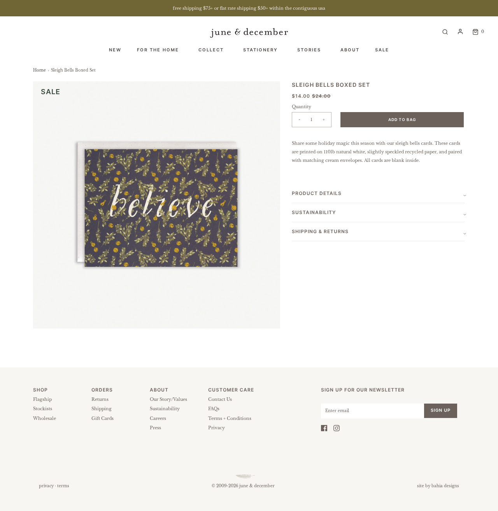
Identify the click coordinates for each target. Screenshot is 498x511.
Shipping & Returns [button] (320, 231)
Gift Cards (102, 418)
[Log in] (460, 31)
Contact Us (220, 399)
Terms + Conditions (229, 418)
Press (155, 427)
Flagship (42, 399)
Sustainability (165, 408)
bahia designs (445, 485)
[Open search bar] (445, 31)
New (115, 50)
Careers (158, 418)
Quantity (301, 106)
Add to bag (402, 119)
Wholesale (44, 418)
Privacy (216, 427)
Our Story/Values (168, 399)
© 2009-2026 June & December (243, 485)
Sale (382, 50)
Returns (100, 399)
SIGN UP (441, 410)
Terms (63, 485)
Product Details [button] (317, 193)
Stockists (42, 408)
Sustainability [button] (314, 212)
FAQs (213, 408)
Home (39, 70)
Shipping (101, 408)
